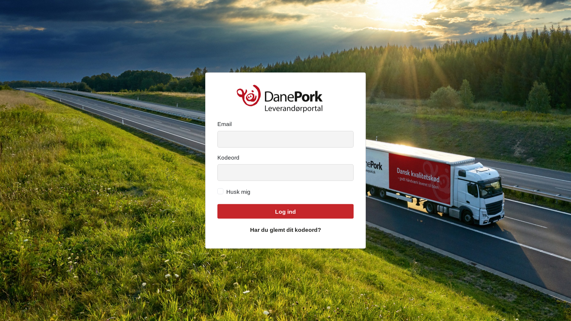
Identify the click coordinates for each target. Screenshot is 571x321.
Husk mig (238, 192)
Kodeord (228, 157)
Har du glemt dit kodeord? (285, 229)
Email (224, 124)
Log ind (285, 212)
